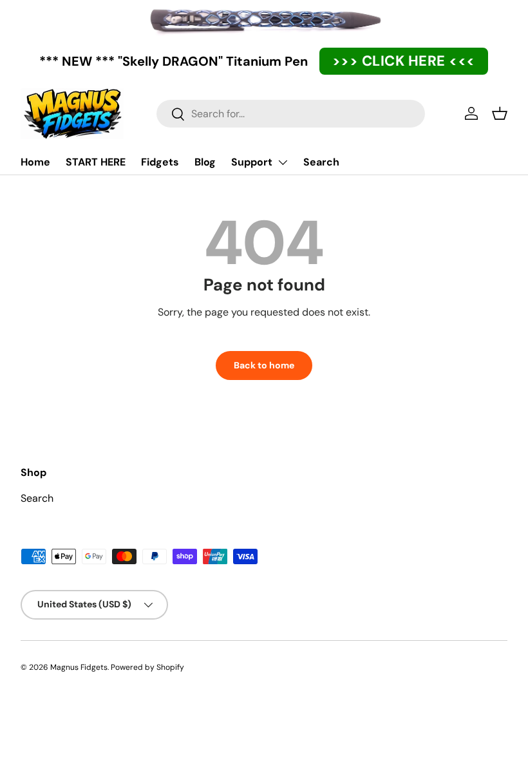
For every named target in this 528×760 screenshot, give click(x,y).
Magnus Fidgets (79, 667)
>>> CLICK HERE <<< (403, 61)
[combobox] (290, 114)
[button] (500, 113)
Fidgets (160, 162)
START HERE (96, 162)
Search (321, 162)
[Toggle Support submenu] (282, 162)
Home (35, 162)
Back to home (264, 365)
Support (251, 162)
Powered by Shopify (147, 667)
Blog (205, 162)
